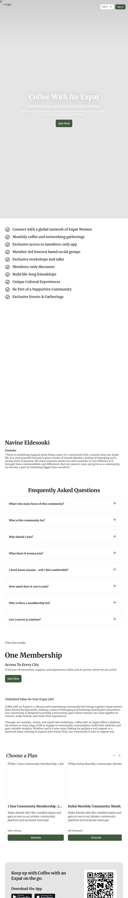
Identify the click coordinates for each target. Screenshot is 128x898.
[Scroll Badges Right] (119, 755)
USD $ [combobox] (105, 7)
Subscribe (36, 837)
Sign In (120, 7)
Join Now (64, 123)
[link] (36, 801)
